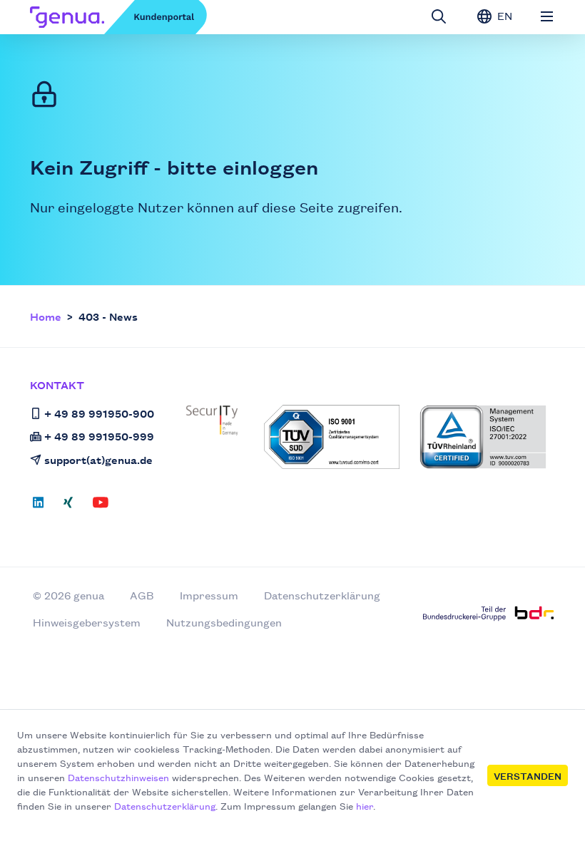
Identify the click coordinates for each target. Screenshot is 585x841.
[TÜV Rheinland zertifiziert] (482, 437)
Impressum (209, 594)
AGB (142, 594)
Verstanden (527, 775)
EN (503, 15)
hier (364, 805)
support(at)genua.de (98, 459)
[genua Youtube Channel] (100, 507)
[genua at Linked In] (42, 507)
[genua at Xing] (68, 507)
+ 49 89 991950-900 (99, 413)
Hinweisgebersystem (87, 621)
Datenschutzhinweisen (118, 777)
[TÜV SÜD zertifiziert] (332, 437)
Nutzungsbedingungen (224, 621)
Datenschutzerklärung (164, 805)
